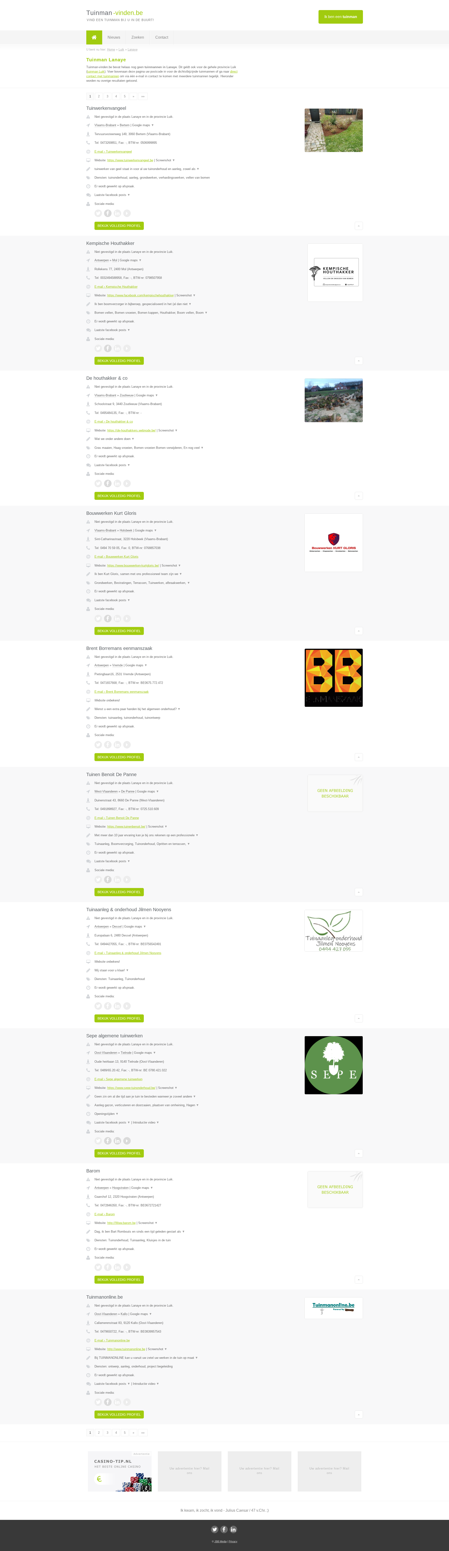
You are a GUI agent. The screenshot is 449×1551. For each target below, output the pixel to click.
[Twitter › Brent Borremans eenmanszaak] (98, 744)
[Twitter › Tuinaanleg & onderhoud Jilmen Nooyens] (98, 1006)
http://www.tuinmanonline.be (126, 1349)
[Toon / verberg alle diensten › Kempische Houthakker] (166, 312)
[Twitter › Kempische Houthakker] (98, 348)
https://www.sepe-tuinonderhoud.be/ (131, 1088)
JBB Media (220, 1541)
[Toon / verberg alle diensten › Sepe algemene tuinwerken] (166, 1105)
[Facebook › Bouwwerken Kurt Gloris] (108, 618)
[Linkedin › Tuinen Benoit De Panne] (117, 879)
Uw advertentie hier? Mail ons (190, 1470)
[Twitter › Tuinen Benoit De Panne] (98, 879)
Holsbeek (126, 530)
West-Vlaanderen (106, 791)
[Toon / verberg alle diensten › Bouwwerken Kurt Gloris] (166, 583)
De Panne (127, 791)
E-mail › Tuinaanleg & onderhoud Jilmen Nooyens (127, 953)
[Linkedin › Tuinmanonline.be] (117, 1402)
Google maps (143, 125)
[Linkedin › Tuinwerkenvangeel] (117, 213)
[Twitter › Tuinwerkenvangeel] (98, 213)
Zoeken (137, 37)
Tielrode (126, 1052)
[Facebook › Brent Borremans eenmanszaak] (108, 744)
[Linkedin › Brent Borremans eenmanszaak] (117, 744)
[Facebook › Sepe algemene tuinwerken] (108, 1141)
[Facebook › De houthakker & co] (108, 483)
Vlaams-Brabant (105, 125)
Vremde (117, 665)
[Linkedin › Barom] (117, 1267)
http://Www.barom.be (121, 1223)
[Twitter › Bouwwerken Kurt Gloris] (98, 618)
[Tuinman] (94, 37)
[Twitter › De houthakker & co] (98, 483)
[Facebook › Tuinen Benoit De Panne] (108, 879)
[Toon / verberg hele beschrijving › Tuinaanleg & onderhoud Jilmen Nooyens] (166, 970)
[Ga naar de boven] (359, 226)
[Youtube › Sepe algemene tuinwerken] (127, 1141)
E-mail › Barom (104, 1214)
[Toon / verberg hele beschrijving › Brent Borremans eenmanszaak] (166, 709)
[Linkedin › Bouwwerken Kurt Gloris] (117, 618)
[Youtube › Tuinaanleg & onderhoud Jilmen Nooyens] (127, 1006)
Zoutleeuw (127, 395)
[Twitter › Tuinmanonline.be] (98, 1402)
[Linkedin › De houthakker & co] (117, 483)
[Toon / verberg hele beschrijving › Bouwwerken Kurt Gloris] (166, 574)
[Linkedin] (233, 1529)
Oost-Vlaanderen (105, 1052)
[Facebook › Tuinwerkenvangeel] (108, 213)
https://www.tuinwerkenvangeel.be (130, 160)
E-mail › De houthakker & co (113, 421)
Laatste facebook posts (112, 195)
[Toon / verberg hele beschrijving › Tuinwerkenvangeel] (166, 169)
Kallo (124, 1314)
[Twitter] (214, 1529)
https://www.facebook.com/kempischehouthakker (140, 295)
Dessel (117, 926)
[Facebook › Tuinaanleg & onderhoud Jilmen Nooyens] (108, 1006)
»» (143, 96)
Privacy (233, 1541)
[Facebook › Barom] (108, 1267)
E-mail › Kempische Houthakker (116, 286)
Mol (114, 260)
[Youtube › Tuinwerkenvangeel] (127, 213)
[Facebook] (224, 1529)
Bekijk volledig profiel (119, 226)
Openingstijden (106, 1114)
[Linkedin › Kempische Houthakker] (117, 348)
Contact (161, 37)
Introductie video (146, 1122)
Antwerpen (101, 260)
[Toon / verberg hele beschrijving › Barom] (166, 1231)
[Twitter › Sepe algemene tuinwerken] (98, 1141)
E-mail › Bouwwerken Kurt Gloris (116, 556)
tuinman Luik (96, 71)
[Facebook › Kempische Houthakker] (108, 348)
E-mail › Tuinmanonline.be (112, 1340)
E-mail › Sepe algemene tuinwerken (118, 1079)
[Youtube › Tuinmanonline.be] (127, 1402)
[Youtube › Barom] (127, 1267)
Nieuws (114, 37)
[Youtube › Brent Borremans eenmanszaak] (127, 744)
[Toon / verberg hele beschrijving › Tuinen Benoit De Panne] (166, 835)
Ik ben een (340, 17)
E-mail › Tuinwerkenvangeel (113, 151)
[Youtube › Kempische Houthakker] (127, 348)
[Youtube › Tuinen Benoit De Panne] (127, 879)
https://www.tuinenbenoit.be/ (126, 826)
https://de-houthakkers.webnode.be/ (131, 430)
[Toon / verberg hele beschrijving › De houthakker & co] (166, 439)
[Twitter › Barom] (98, 1267)
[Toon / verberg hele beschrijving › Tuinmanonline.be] (166, 1358)
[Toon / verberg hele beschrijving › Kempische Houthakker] (166, 304)
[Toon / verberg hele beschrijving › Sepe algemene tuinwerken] (166, 1096)
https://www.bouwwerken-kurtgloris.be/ (133, 565)
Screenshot (165, 160)
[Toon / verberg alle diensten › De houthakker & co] (166, 448)
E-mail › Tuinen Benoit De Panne (116, 818)
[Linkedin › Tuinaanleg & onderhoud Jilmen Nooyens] (117, 1006)
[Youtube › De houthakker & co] (127, 483)
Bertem (125, 125)
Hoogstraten (120, 1188)
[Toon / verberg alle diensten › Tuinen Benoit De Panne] (166, 844)
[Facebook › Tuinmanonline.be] (108, 1402)
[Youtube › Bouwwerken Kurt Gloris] (127, 618)
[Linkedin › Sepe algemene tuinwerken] (117, 1141)
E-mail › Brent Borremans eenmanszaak (121, 691)
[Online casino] (123, 1473)
